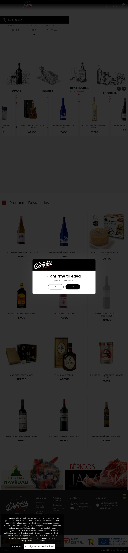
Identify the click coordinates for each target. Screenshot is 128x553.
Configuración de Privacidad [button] (39, 546)
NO (56, 287)
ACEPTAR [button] (16, 546)
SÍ (73, 287)
